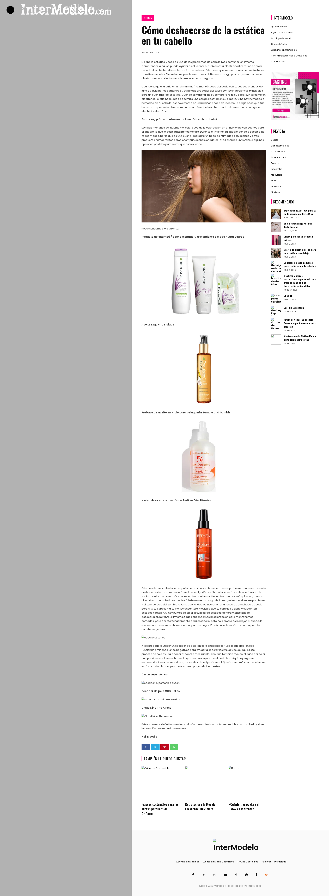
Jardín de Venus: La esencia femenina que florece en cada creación (299, 323)
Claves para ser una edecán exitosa (298, 238)
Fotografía (276, 169)
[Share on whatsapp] (174, 747)
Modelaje (276, 186)
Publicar (266, 861)
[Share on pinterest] (164, 747)
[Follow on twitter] (204, 875)
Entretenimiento (279, 157)
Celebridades (278, 151)
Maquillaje (276, 174)
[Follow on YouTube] (226, 875)
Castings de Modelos (282, 38)
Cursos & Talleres (280, 44)
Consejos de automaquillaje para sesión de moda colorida (300, 264)
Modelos (275, 192)
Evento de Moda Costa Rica (218, 861)
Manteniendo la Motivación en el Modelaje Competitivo (300, 337)
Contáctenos (278, 61)
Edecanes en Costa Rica (284, 50)
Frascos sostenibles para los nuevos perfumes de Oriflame (160, 809)
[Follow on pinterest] (247, 875)
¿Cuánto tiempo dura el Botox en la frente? (244, 806)
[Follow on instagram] (215, 875)
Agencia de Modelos (282, 32)
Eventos (275, 163)
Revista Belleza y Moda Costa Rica (289, 55)
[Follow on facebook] (193, 875)
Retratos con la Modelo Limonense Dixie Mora (200, 806)
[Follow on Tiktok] (236, 875)
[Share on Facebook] (146, 747)
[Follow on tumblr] (257, 875)
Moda (274, 180)
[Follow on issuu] (266, 875)
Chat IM (288, 296)
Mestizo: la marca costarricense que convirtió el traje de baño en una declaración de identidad (300, 281)
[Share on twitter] (155, 747)
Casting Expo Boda (294, 308)
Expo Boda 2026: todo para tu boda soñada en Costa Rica (300, 212)
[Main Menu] (10, 10)
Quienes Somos (279, 26)
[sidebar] (315, 7)
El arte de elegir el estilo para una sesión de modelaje (300, 251)
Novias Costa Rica (247, 861)
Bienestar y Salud (280, 145)
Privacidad (280, 861)
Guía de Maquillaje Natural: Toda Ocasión (298, 225)
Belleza (148, 18)
